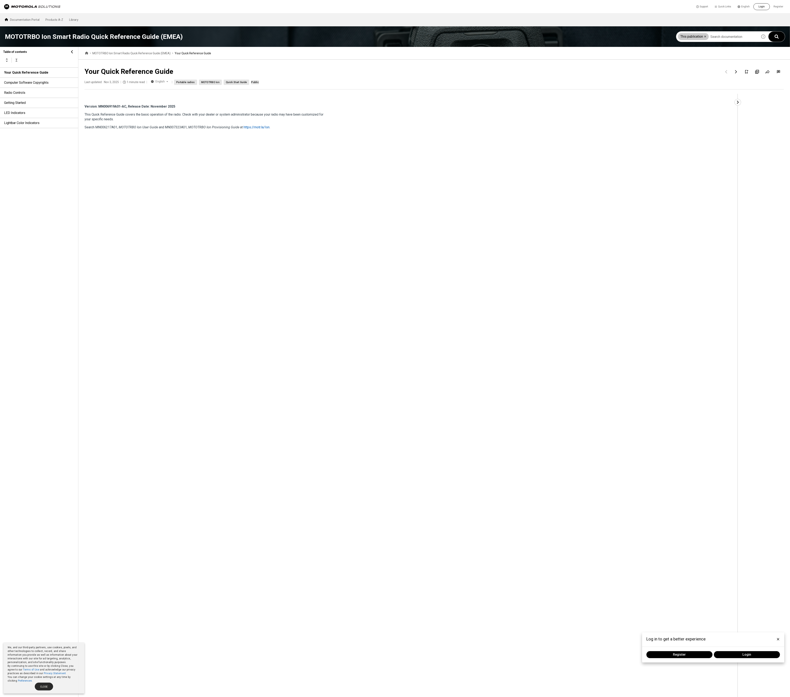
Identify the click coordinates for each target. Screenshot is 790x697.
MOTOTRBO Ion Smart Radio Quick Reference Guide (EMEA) (131, 53)
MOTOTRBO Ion (210, 82)
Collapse (16, 60)
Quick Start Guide (236, 82)
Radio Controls (14, 93)
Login (762, 6)
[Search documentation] (776, 36)
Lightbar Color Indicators (22, 123)
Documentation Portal (25, 19)
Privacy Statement (55, 673)
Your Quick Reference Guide (26, 72)
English (745, 6)
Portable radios (185, 82)
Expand (6, 60)
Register (778, 6)
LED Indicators (14, 113)
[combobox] (717, 36)
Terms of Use (31, 669)
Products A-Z (54, 19)
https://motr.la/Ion (257, 127)
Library (73, 19)
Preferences (25, 680)
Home (86, 53)
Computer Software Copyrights (26, 83)
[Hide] (72, 52)
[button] (705, 36)
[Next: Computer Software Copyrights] (736, 71)
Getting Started (15, 103)
